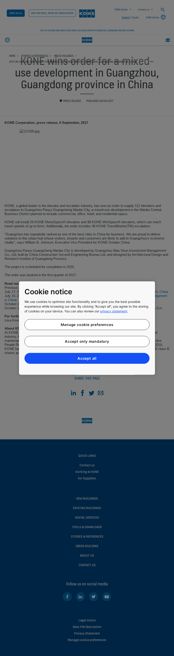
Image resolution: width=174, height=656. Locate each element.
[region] (87, 328)
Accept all (87, 358)
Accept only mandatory (87, 341)
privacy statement (113, 311)
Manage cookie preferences (87, 324)
